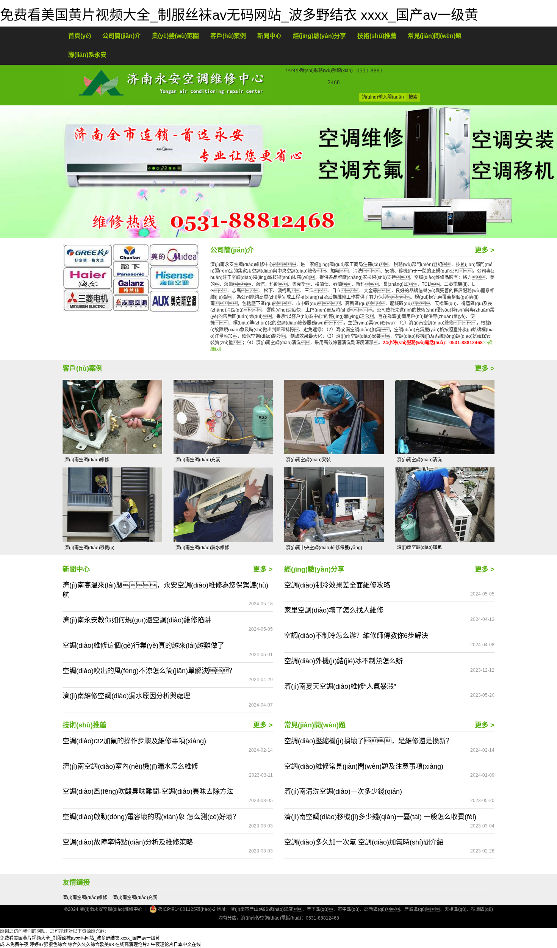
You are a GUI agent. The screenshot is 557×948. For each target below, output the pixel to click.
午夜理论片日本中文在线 (176, 944)
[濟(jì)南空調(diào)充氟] (223, 417)
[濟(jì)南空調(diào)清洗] (445, 417)
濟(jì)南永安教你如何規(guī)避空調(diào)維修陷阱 (137, 620)
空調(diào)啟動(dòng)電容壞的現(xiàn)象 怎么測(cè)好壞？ (151, 817)
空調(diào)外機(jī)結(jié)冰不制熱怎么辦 (343, 661)
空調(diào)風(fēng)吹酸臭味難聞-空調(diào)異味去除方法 (148, 791)
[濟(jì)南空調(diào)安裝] (334, 417)
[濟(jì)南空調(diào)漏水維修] (223, 504)
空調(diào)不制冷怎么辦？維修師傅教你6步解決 (356, 635)
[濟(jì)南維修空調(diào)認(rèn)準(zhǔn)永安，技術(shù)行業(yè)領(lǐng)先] (278, 171)
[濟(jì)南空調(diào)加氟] (445, 504)
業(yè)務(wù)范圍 (175, 36)
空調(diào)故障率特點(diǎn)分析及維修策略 (128, 842)
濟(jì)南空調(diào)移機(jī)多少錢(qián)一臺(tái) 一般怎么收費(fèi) (380, 817)
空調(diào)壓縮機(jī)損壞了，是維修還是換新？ (368, 741)
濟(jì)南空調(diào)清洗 (419, 459)
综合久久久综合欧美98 (91, 944)
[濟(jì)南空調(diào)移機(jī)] (112, 504)
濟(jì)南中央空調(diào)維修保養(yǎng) (324, 547)
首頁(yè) (79, 36)
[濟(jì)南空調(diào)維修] (112, 417)
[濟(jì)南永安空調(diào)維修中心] (168, 81)
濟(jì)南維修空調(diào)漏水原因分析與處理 (126, 696)
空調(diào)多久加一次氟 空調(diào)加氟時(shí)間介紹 (364, 842)
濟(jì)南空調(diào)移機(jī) (89, 547)
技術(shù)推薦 (376, 36)
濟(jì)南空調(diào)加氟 (419, 547)
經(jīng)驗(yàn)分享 (319, 36)
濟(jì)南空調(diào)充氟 (197, 459)
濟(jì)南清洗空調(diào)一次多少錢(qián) (343, 791)
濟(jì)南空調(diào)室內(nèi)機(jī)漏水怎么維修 (130, 766)
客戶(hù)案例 (228, 36)
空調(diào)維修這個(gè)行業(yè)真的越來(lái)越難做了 (143, 645)
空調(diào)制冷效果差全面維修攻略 (337, 585)
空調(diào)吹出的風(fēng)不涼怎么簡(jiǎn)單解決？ (149, 671)
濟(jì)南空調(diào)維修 (86, 459)
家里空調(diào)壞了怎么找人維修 (333, 610)
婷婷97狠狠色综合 (48, 944)
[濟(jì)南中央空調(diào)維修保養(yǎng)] (334, 504)
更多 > (484, 250)
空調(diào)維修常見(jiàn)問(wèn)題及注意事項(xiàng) (363, 766)
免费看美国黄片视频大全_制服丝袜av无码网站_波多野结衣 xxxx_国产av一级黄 (239, 15)
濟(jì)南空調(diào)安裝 (308, 459)
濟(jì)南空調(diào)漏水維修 (202, 547)
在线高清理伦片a (132, 944)
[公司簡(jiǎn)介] (131, 277)
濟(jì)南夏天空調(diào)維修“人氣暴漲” (340, 686)
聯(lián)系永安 (87, 55)
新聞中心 (269, 36)
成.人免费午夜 (14, 944)
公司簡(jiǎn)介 (121, 36)
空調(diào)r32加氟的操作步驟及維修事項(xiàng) (134, 741)
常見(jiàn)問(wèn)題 (435, 36)
